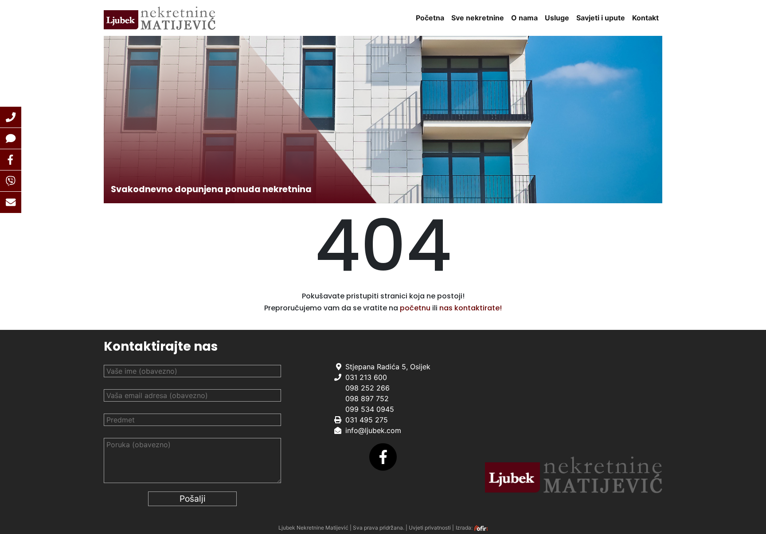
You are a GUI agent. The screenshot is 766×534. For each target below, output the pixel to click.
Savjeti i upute (600, 17)
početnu (415, 308)
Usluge (557, 17)
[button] (10, 117)
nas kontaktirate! (470, 308)
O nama (524, 17)
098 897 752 (367, 398)
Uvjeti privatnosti (430, 527)
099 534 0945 (369, 409)
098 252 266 (367, 387)
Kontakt (645, 17)
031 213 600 (366, 377)
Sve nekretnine (477, 17)
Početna (430, 17)
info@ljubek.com (373, 430)
